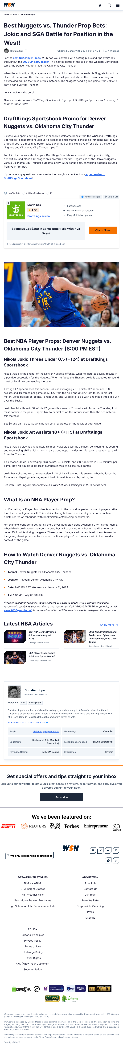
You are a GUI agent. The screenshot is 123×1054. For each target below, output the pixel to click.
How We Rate (90, 900)
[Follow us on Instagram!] (116, 850)
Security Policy (33, 969)
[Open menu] (117, 5)
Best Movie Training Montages (32, 900)
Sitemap (90, 917)
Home (6, 14)
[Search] (109, 5)
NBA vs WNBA (32, 883)
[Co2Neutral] (70, 998)
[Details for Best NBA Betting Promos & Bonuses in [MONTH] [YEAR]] (15, 638)
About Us (90, 883)
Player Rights (33, 958)
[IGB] (53, 988)
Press (90, 911)
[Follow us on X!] (100, 850)
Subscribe (61, 797)
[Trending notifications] (99, 5)
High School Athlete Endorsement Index (33, 906)
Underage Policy (33, 952)
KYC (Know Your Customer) (32, 963)
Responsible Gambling (90, 906)
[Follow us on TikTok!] (116, 860)
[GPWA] (52, 998)
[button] (118, 5)
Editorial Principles (32, 934)
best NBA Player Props (26, 57)
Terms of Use (33, 946)
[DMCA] (21, 988)
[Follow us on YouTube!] (108, 850)
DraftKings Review (38, 216)
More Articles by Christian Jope (26, 722)
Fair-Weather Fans (33, 894)
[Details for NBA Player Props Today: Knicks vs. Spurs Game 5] (15, 658)
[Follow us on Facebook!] (93, 850)
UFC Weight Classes (32, 888)
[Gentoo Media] (76, 988)
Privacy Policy (32, 940)
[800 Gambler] (99, 988)
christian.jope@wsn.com (46, 731)
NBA (15, 14)
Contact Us (90, 888)
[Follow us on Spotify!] (108, 860)
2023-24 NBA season (35, 61)
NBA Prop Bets (28, 14)
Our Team (90, 894)
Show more (107, 624)
